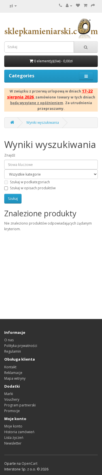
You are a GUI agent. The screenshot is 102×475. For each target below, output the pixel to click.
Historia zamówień (19, 431)
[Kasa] (93, 5)
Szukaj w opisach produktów (33, 188)
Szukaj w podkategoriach (30, 182)
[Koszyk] (85, 5)
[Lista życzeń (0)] (78, 5)
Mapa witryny (15, 378)
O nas (9, 340)
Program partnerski (20, 405)
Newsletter (13, 443)
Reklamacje (13, 372)
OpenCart (29, 463)
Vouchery (11, 399)
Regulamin (12, 351)
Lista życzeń (13, 437)
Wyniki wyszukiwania (42, 122)
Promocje (12, 410)
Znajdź (9, 155)
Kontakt (10, 367)
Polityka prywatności (20, 345)
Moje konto (13, 426)
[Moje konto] (69, 5)
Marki (8, 393)
